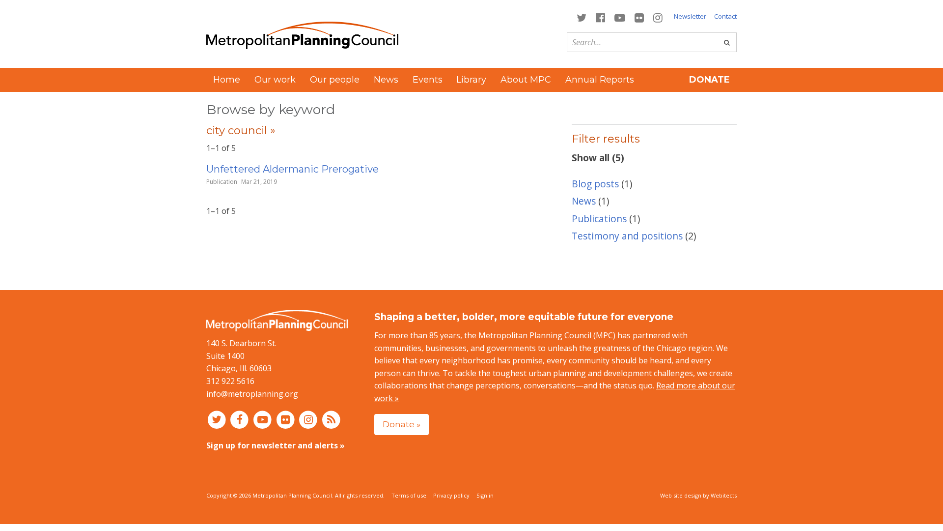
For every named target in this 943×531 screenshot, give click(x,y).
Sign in (485, 495)
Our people (335, 79)
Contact (725, 16)
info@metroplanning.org (252, 393)
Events (428, 79)
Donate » (401, 424)
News (386, 79)
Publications (599, 218)
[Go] (727, 42)
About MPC (525, 79)
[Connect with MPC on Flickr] (639, 17)
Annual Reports (599, 79)
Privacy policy (451, 495)
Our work (275, 79)
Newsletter (690, 16)
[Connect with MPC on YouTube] (619, 17)
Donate (709, 79)
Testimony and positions (627, 235)
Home (226, 79)
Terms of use (408, 495)
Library (471, 79)
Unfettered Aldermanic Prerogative (292, 169)
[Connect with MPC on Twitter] (581, 17)
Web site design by (698, 495)
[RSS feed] (331, 418)
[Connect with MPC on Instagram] (658, 17)
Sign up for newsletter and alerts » (275, 445)
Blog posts (595, 183)
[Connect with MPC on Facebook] (600, 17)
